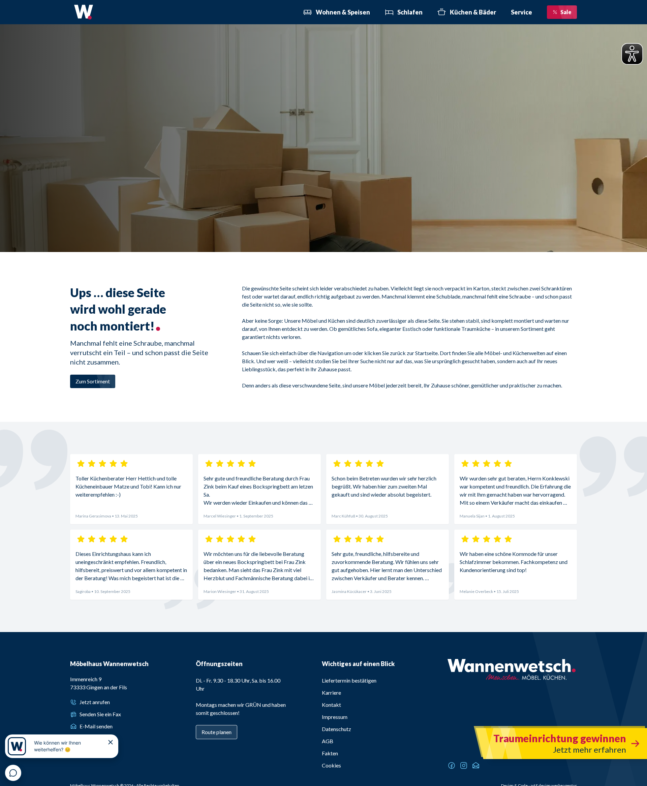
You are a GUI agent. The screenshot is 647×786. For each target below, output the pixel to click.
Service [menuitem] (521, 12)
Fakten (330, 753)
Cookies (331, 765)
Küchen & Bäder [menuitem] (473, 12)
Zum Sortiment (92, 381)
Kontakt (331, 704)
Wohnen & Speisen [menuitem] (343, 12)
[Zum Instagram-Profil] (464, 765)
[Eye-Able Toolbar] (632, 54)
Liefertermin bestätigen (349, 680)
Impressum (334, 717)
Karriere (331, 692)
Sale (566, 12)
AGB (327, 741)
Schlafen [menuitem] (410, 12)
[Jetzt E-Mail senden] (476, 765)
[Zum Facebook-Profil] (452, 765)
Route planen (217, 732)
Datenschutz (336, 729)
